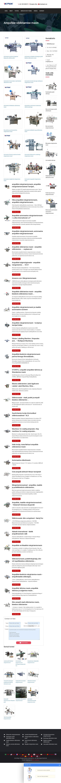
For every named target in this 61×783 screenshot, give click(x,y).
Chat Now (42, 778)
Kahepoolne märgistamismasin (13, 734)
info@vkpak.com (43, 4)
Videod (35, 10)
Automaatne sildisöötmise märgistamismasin (21, 699)
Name (6, 623)
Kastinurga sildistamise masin (50, 738)
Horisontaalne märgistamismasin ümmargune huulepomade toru (20, 663)
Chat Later (49, 778)
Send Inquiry (25, 642)
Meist (11, 10)
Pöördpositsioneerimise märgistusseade (48, 735)
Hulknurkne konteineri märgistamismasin (32, 681)
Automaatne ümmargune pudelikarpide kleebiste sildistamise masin (8, 682)
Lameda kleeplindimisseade (31, 734)
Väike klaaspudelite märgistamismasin (7, 718)
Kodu (6, 10)
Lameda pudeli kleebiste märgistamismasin (8, 661)
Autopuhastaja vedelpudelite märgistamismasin (33, 661)
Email (25, 623)
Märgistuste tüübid (26, 10)
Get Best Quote (16, 196)
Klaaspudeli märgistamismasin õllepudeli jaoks (9, 700)
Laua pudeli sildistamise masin (50, 744)
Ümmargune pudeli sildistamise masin (10, 737)
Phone (6, 626)
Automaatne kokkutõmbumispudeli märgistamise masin (32, 700)
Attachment (25, 625)
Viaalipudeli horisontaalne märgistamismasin (21, 681)
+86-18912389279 (23, 4)
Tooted (17, 10)
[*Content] (7, 639)
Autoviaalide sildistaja (50, 160)
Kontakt (42, 10)
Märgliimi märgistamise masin (31, 744)
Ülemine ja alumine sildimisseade (47, 741)
